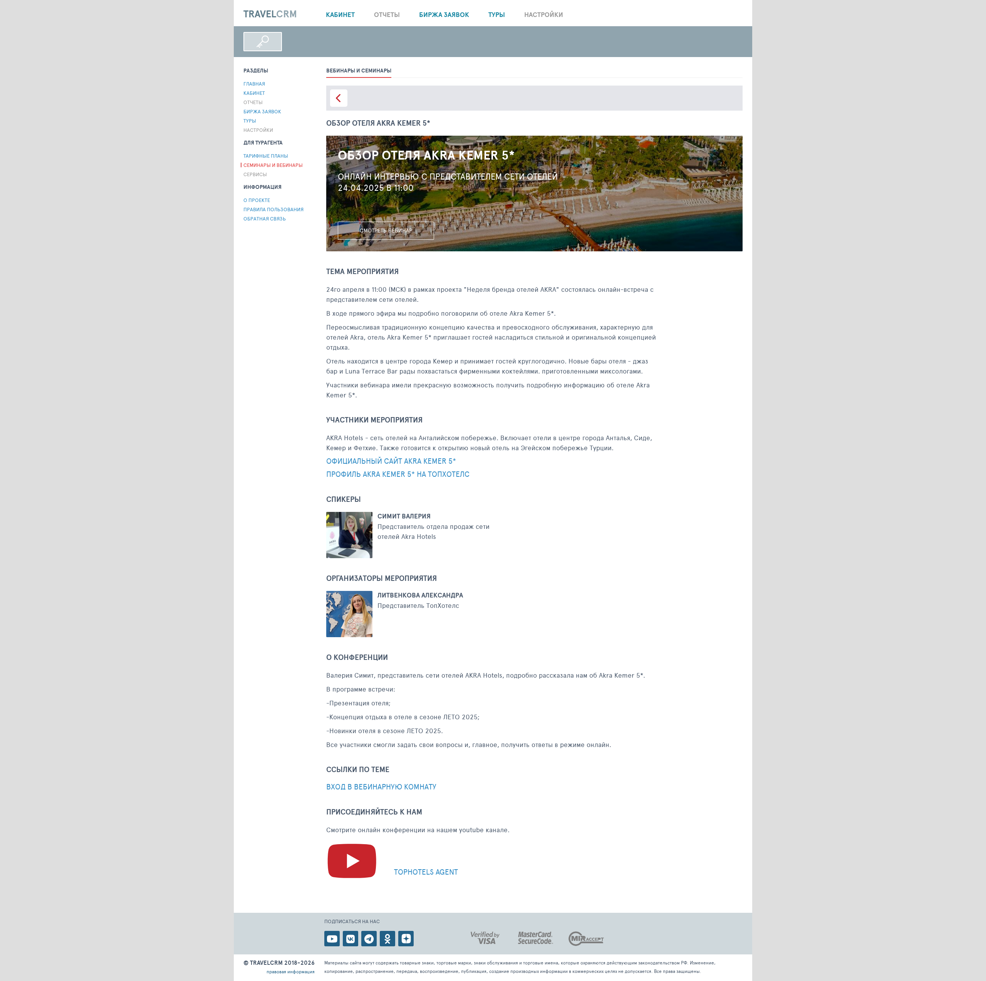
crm (270, 14)
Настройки (543, 14)
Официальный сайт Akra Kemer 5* (391, 461)
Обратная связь (264, 218)
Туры (496, 14)
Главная (254, 83)
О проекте (256, 200)
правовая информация (291, 971)
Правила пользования (273, 209)
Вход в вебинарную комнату (381, 787)
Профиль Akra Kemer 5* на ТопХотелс (398, 474)
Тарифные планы (265, 155)
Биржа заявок (444, 14)
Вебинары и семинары (358, 70)
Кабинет (340, 14)
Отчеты (387, 14)
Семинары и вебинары (273, 165)
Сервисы (255, 174)
